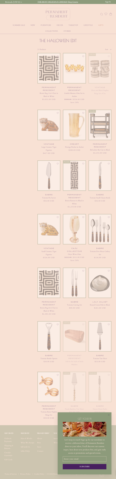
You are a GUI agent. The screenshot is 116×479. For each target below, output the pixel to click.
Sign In (108, 2)
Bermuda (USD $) (12, 2)
